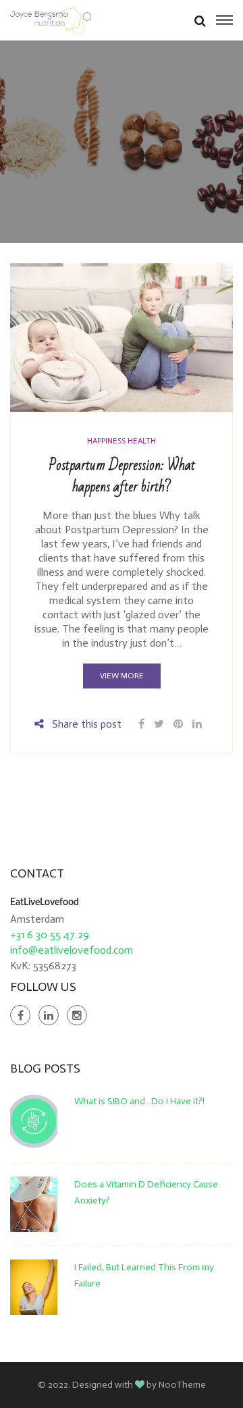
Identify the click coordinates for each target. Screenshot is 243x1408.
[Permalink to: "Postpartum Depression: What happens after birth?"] (121, 336)
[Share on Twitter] (159, 723)
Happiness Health (121, 440)
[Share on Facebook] (142, 723)
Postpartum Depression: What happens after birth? (122, 476)
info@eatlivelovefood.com (71, 950)
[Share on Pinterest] (178, 723)
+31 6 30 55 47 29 (49, 934)
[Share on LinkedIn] (197, 723)
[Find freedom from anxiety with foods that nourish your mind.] (50, 20)
